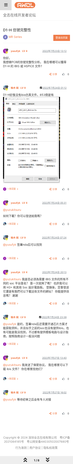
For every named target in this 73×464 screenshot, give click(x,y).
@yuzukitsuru (12, 209)
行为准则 (21, 447)
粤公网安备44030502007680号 (48, 441)
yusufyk (19, 51)
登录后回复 (62, 37)
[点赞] (63, 74)
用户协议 (35, 447)
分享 (55, 74)
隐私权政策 (50, 447)
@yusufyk (9, 244)
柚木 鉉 (18, 87)
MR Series (15, 36)
